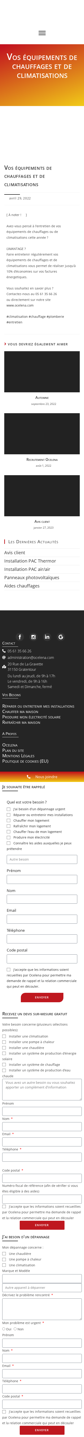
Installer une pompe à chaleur (31, 1042)
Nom (11, 890)
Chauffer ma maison (20, 711)
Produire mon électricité (31, 837)
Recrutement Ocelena (42, 459)
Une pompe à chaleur (25, 1259)
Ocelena (9, 745)
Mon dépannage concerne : (22, 1247)
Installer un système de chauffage (34, 1064)
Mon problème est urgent (22, 1323)
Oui (8, 1329)
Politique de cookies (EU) (25, 761)
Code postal (17, 950)
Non (20, 1329)
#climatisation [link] (17, 316)
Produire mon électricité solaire (31, 717)
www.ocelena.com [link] (20, 305)
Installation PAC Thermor (30, 561)
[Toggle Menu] (42, 33)
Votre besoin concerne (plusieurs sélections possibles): (35, 1027)
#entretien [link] (14, 322)
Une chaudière (20, 1254)
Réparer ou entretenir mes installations (38, 706)
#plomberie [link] (55, 316)
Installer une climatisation (28, 1036)
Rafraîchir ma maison (21, 722)
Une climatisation (22, 1265)
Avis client (42, 521)
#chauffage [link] (37, 316)
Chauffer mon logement (31, 820)
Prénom (14, 870)
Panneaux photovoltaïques (31, 577)
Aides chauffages (22, 586)
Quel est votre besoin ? (27, 802)
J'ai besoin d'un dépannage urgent (39, 809)
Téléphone (16, 930)
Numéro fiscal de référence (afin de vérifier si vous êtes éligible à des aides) (40, 1188)
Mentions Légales (18, 756)
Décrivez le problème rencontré (26, 1295)
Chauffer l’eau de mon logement (37, 832)
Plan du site (13, 750)
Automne (42, 397)
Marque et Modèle (16, 1271)
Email (11, 910)
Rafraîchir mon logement (32, 826)
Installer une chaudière (26, 1048)
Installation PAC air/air (27, 569)
